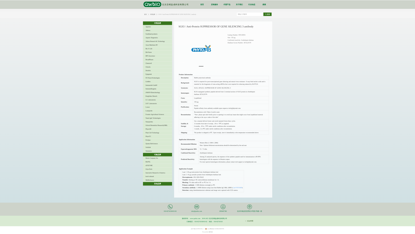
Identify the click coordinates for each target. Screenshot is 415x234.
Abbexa (148, 30)
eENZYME (149, 165)
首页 (202, 4)
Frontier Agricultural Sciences (155, 114)
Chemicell (149, 63)
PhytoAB (148, 129)
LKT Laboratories (151, 103)
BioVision (149, 52)
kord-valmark (150, 176)
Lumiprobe (149, 111)
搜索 (264, 4)
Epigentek (149, 74)
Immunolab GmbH (151, 85)
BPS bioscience (150, 56)
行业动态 (251, 4)
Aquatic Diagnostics (152, 37)
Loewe (148, 107)
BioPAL (148, 162)
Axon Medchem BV (152, 45)
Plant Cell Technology (152, 133)
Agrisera (148, 27)
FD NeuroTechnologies (153, 78)
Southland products (151, 34)
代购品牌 (157, 154)
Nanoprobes (149, 122)
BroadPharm (149, 59)
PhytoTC (148, 136)
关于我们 (239, 4)
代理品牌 (157, 23)
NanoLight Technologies (153, 118)
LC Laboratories (151, 100)
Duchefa (148, 70)
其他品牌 (157, 184)
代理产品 (226, 4)
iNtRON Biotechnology (153, 92)
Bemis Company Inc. (152, 158)
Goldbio (148, 81)
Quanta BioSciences (152, 143)
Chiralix (148, 67)
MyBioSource (150, 180)
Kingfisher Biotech (151, 96)
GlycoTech (149, 169)
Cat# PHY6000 (237, 187)
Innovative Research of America (155, 173)
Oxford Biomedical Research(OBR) (156, 125)
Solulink (148, 147)
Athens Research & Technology (155, 41)
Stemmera (149, 151)
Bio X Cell (149, 49)
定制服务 (214, 4)
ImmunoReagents (151, 89)
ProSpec (148, 140)
